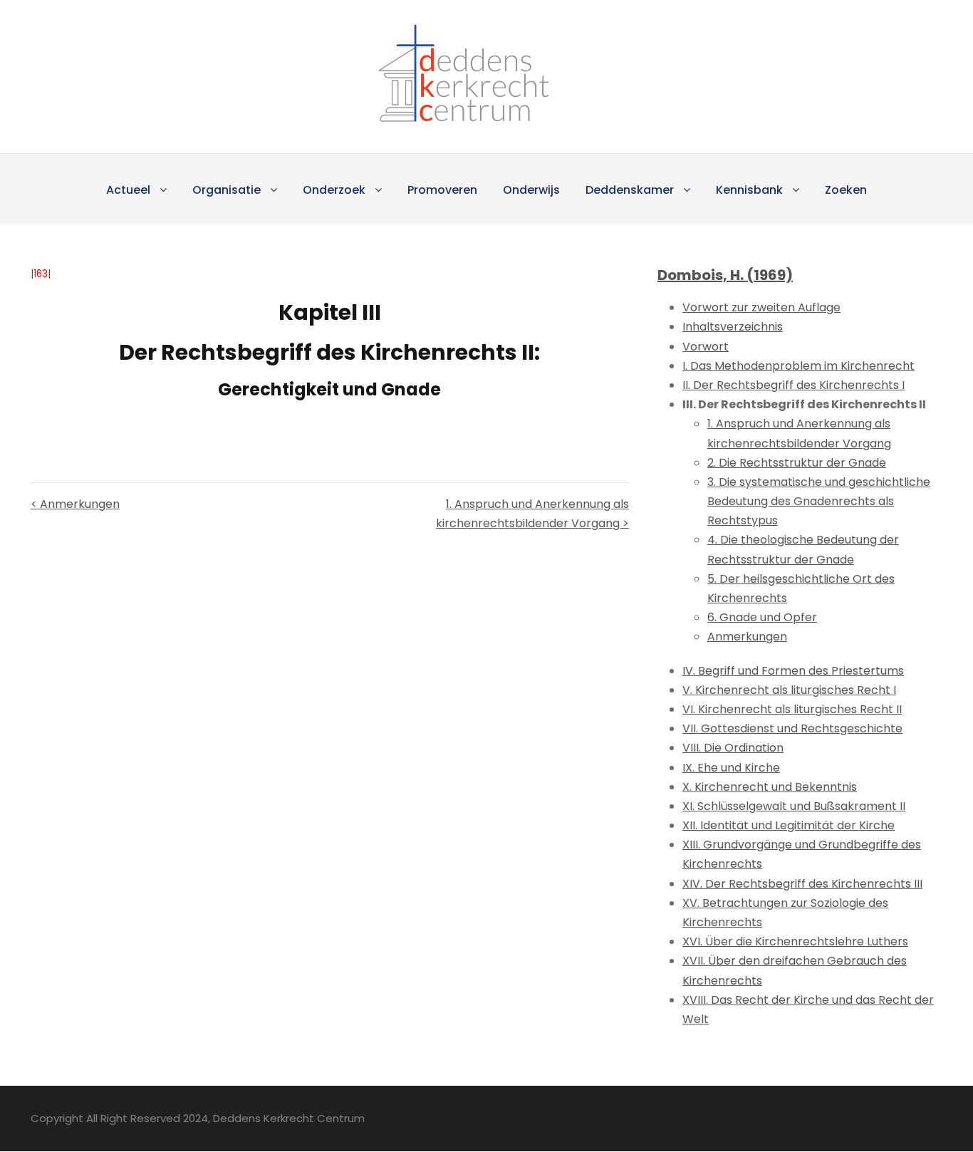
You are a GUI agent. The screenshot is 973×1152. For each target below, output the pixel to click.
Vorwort (705, 346)
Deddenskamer (630, 190)
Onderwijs (531, 190)
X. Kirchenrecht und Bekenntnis (769, 787)
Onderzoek (334, 190)
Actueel (128, 190)
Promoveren (442, 190)
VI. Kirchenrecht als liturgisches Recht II (792, 709)
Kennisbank (749, 190)
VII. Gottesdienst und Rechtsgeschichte (792, 728)
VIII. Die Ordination (733, 748)
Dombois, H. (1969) (725, 275)
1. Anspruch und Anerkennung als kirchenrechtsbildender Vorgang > (532, 513)
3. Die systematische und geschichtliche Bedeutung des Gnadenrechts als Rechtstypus (818, 501)
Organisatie (226, 190)
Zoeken (846, 190)
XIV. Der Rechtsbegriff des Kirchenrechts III (802, 884)
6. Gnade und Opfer (762, 617)
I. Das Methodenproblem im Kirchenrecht (798, 366)
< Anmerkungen (75, 504)
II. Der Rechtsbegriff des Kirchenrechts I (793, 385)
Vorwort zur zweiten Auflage (761, 307)
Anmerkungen (747, 636)
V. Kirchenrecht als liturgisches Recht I (789, 690)
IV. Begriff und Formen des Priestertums (793, 671)
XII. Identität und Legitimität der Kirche (788, 825)
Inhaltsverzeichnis (732, 326)
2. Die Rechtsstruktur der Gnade (796, 463)
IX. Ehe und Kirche (731, 767)
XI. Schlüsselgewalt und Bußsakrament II (793, 806)
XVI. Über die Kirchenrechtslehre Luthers (795, 941)
